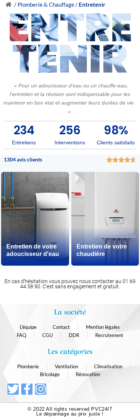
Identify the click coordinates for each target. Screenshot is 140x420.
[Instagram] (40, 389)
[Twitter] (13, 389)
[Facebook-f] (26, 389)
